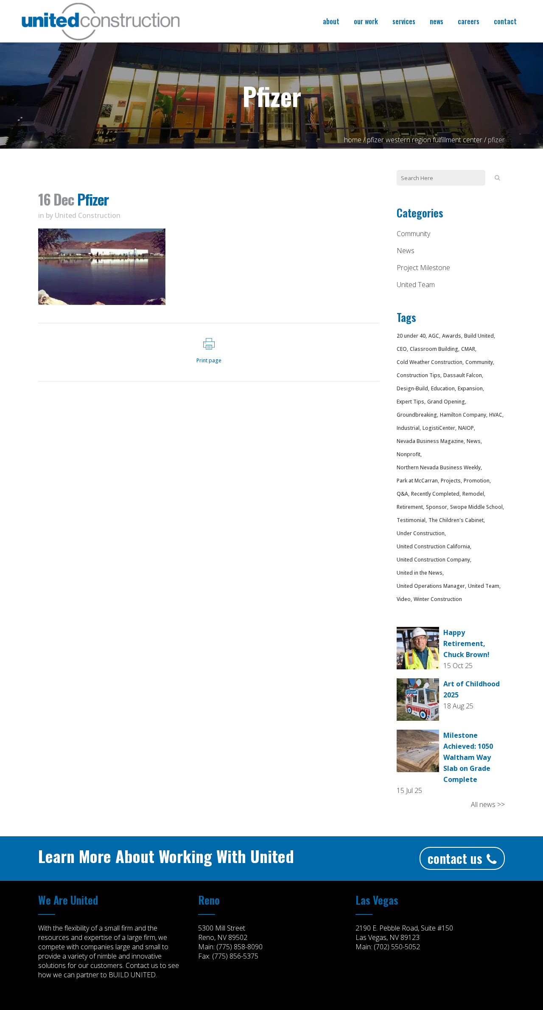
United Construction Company (433, 559)
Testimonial (411, 520)
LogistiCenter (439, 428)
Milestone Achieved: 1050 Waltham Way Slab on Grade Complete (468, 757)
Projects (451, 480)
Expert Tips (410, 401)
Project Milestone (423, 267)
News (405, 250)
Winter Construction (438, 599)
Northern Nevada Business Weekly (439, 467)
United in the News (419, 572)
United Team (416, 284)
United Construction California (433, 546)
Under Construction (421, 533)
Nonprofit (408, 454)
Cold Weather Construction (429, 362)
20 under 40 (411, 335)
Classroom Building (434, 349)
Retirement (410, 507)
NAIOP (466, 428)
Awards (451, 335)
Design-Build (412, 388)
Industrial (408, 428)
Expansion (470, 388)
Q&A (402, 493)
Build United (479, 335)
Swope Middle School (476, 507)
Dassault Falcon (462, 375)
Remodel (473, 493)
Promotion (477, 480)
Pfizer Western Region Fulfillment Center (424, 139)
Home (352, 139)
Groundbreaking (417, 414)
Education (443, 388)
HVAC (495, 414)
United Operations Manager (431, 586)
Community (413, 233)
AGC (433, 335)
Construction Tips (418, 375)
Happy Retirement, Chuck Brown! (466, 643)
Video (404, 599)
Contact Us (455, 858)
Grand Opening (446, 401)
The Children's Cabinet (456, 520)
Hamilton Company (463, 414)
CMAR (468, 349)
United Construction (87, 215)
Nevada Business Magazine (430, 441)
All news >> (488, 804)
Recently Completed (435, 493)
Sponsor (436, 507)
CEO (402, 349)
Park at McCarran (417, 480)
